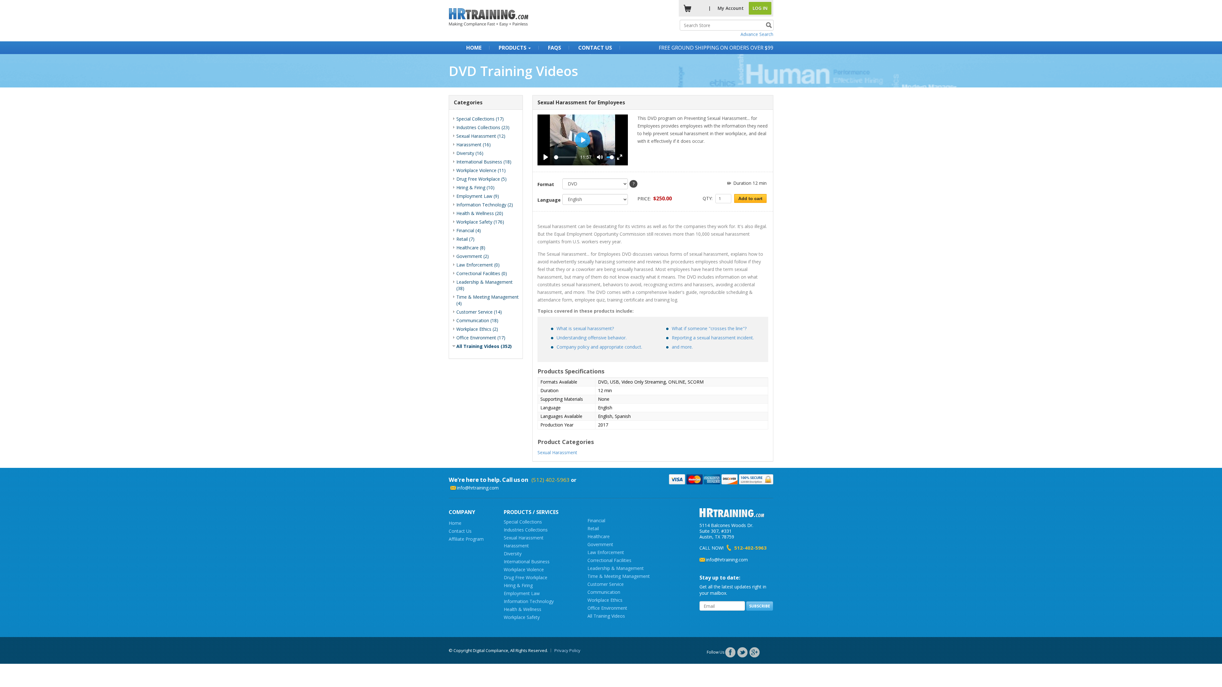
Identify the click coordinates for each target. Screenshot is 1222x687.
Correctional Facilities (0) (481, 273)
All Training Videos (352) (484, 346)
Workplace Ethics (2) (477, 329)
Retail (593, 528)
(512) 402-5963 (550, 479)
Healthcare (598, 536)
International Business (527, 562)
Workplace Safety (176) (480, 222)
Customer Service (605, 584)
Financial (596, 520)
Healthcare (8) (470, 248)
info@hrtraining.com (478, 488)
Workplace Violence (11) (481, 170)
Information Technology (529, 601)
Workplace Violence (524, 569)
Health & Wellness (522, 609)
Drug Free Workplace (525, 577)
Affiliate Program (466, 539)
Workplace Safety (522, 617)
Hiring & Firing (518, 585)
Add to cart (750, 198)
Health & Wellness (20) (479, 213)
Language (547, 200)
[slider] (565, 157)
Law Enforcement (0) (478, 265)
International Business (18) (483, 162)
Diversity (513, 554)
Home (473, 47)
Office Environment (607, 608)
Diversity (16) (469, 153)
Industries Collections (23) (482, 127)
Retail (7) (465, 239)
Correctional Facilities (609, 560)
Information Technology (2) (484, 205)
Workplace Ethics (604, 600)
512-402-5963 (750, 548)
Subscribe (759, 606)
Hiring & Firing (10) (475, 187)
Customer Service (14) (479, 312)
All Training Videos (606, 616)
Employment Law (522, 593)
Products (513, 47)
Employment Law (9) (477, 196)
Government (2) (472, 256)
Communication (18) (477, 320)
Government (600, 544)
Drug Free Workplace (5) (481, 179)
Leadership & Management (615, 568)
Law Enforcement (605, 552)
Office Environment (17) (480, 338)
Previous (528, 140)
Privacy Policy (567, 650)
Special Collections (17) (480, 119)
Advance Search (757, 34)
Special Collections (523, 522)
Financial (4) (468, 230)
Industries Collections (526, 530)
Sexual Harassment (557, 452)
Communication (603, 592)
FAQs (554, 47)
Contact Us (595, 47)
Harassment (516, 546)
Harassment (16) (473, 145)
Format (545, 184)
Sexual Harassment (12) (480, 136)
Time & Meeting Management (618, 576)
